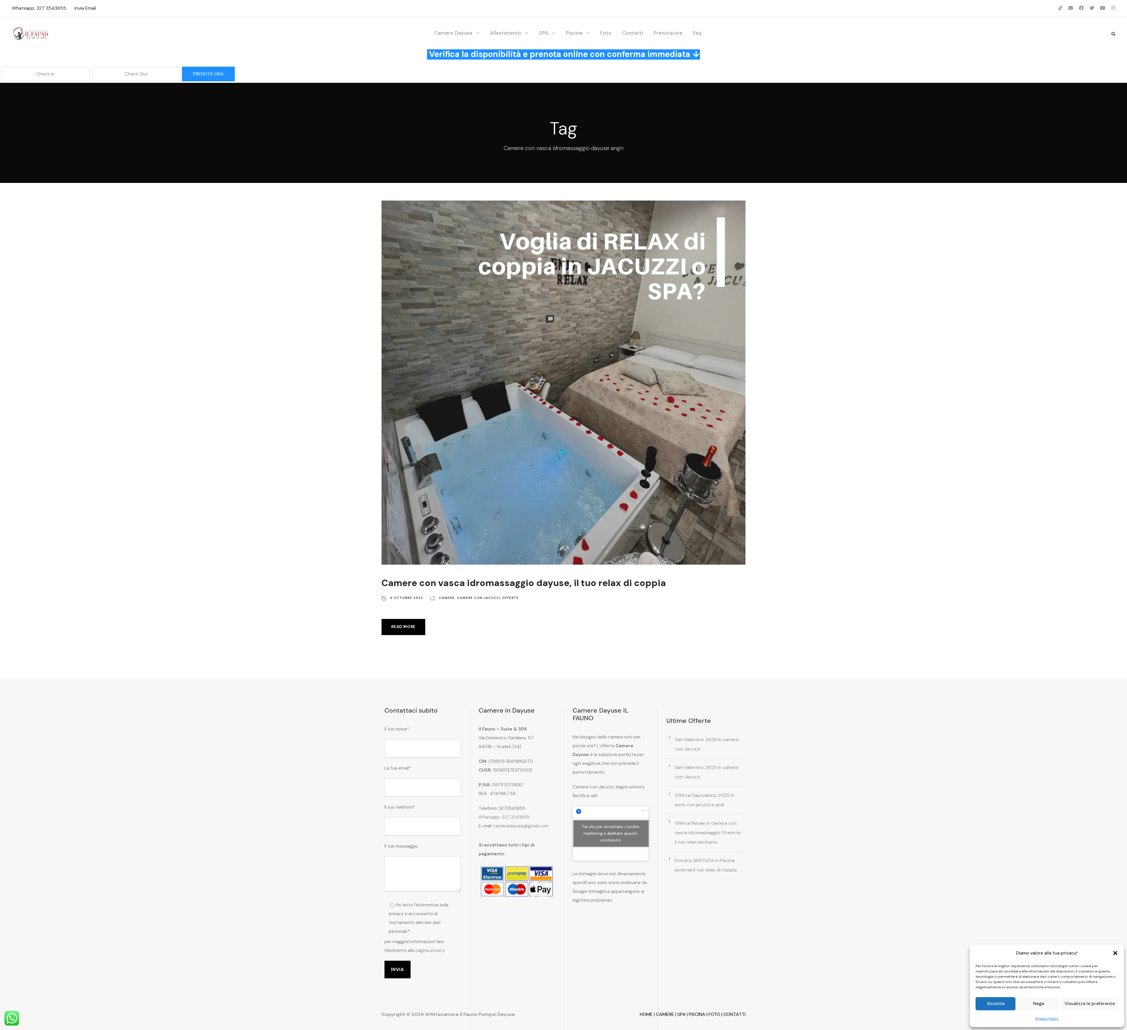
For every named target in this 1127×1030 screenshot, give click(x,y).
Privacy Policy (1047, 1018)
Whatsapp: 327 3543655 (39, 8)
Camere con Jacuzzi (478, 598)
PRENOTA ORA (208, 74)
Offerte (510, 598)
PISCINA (697, 1014)
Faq (697, 33)
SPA (543, 33)
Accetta (995, 1004)
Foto (606, 33)
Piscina (574, 33)
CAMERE (665, 1014)
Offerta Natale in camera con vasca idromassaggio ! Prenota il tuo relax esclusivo (707, 832)
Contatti (632, 33)
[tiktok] (1060, 8)
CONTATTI (734, 1014)
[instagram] (1113, 8)
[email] (1070, 8)
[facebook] (1081, 8)
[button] (1115, 953)
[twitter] (1091, 8)
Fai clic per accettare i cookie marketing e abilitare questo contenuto (610, 833)
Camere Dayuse (453, 33)
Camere (447, 598)
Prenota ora (668, 33)
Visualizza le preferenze (1089, 1004)
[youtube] (1102, 8)
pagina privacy (430, 950)
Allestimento (505, 33)
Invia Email (85, 8)
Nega (1038, 1004)
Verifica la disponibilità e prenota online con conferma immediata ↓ (564, 54)
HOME (646, 1014)
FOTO (714, 1014)
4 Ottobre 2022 (406, 598)
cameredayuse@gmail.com (521, 826)
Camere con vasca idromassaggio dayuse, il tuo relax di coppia (524, 583)
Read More (403, 626)
